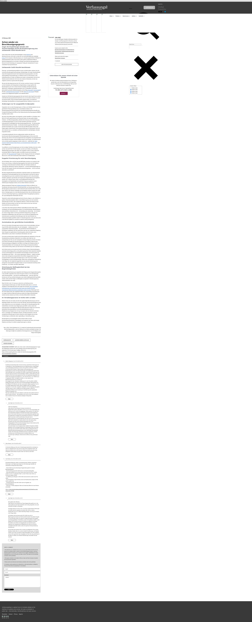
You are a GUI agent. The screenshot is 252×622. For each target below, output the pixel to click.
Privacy (16, 614)
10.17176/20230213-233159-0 (9, 353)
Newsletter (4, 614)
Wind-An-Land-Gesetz (29, 91)
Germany (63, 58)
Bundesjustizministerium (60, 49)
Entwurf (4, 58)
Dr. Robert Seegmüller (21, 185)
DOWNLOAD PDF (7, 340)
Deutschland (58, 58)
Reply (9, 398)
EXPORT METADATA (7, 343)
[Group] (100, 6)
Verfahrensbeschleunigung (68, 51)
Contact (11, 614)
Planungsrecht (58, 51)
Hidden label (135, 88)
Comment (6, 575)
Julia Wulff (58, 37)
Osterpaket (30, 90)
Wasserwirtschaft (12, 154)
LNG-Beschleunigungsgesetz (12, 91)
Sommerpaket (37, 90)
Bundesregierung (70, 49)
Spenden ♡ (63, 93)
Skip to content (3, 0)
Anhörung (28, 54)
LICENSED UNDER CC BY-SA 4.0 (22, 340)
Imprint (21, 614)
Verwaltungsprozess (59, 53)
